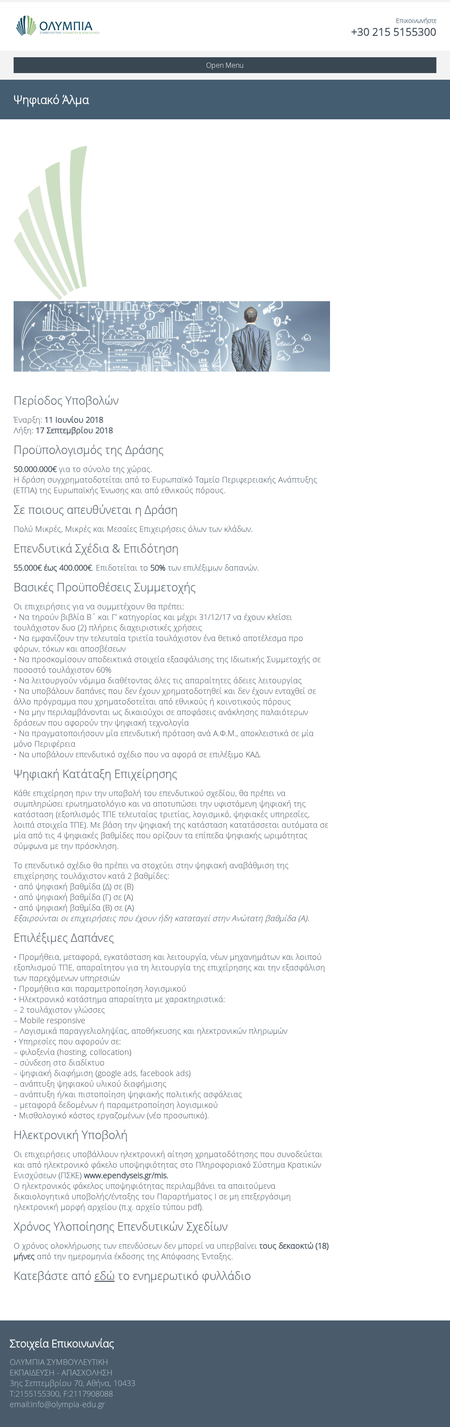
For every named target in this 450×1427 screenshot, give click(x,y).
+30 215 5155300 (393, 31)
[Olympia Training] (58, 26)
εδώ (104, 1275)
